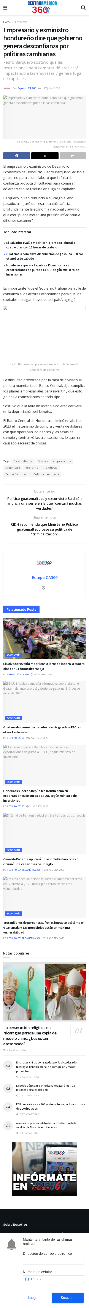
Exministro (12, 468)
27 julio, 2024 (52, 88)
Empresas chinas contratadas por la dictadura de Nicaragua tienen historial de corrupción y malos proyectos (46, 1066)
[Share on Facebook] (16, 155)
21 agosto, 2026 (38, 806)
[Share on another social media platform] (73, 155)
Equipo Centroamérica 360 (24, 869)
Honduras (50, 468)
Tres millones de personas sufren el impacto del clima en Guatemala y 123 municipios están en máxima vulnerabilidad (43, 927)
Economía (21, 22)
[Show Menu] (5, 7)
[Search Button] (83, 7)
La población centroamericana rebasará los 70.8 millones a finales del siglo (45, 1088)
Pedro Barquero (17, 474)
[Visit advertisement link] (44, 1169)
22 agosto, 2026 (42, 674)
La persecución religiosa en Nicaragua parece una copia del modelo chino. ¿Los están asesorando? (30, 1035)
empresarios (62, 461)
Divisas (43, 461)
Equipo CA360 (27, 88)
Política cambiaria (46, 474)
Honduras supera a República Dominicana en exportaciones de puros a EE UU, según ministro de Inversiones (42, 269)
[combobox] (32, 1279)
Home (7, 22)
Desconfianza (23, 461)
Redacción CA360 (19, 674)
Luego (33, 1298)
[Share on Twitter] (44, 155)
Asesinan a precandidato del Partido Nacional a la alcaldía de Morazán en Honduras (46, 1125)
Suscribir (68, 1298)
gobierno (31, 468)
